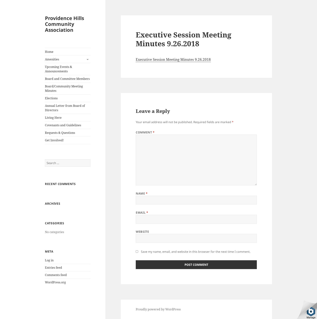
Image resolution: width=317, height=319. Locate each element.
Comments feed (56, 275)
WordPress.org (55, 282)
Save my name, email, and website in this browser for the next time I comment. (195, 252)
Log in (49, 260)
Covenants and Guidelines (63, 125)
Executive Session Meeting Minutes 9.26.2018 (173, 59)
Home (49, 52)
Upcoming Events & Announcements (58, 69)
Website (142, 232)
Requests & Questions (60, 133)
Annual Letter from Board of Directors (65, 108)
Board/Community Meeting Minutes (64, 88)
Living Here (53, 118)
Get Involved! (54, 140)
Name (142, 193)
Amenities (52, 59)
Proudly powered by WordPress (158, 309)
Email (142, 213)
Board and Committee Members (67, 79)
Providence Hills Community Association (64, 24)
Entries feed (53, 268)
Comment (145, 132)
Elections (51, 98)
